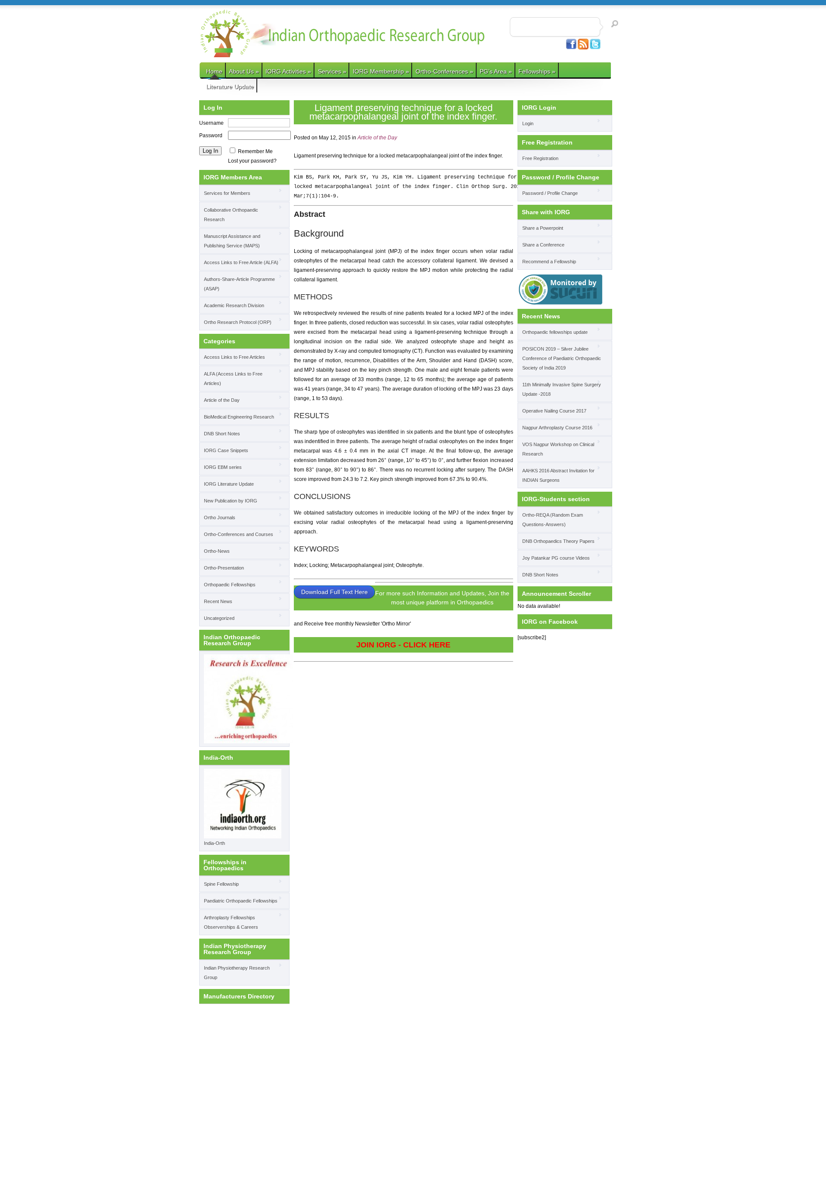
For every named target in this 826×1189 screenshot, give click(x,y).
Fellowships (536, 71)
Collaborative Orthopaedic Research (231, 214)
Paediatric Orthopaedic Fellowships (240, 900)
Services (332, 71)
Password (210, 135)
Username (211, 123)
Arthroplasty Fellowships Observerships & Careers (231, 922)
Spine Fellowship (221, 884)
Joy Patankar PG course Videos (556, 558)
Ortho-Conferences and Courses (238, 534)
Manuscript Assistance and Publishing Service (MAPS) (232, 241)
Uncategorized (219, 618)
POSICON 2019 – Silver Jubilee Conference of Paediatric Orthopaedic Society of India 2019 (561, 358)
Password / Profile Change (550, 193)
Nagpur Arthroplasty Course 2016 (557, 427)
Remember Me (255, 151)
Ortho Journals (219, 517)
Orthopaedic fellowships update (555, 332)
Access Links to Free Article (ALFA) (241, 262)
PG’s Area (496, 71)
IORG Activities (288, 71)
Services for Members (227, 193)
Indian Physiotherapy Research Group (237, 972)
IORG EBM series (223, 467)
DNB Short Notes (222, 433)
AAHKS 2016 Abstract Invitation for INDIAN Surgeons (558, 475)
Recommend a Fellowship (549, 261)
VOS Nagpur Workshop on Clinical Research (558, 449)
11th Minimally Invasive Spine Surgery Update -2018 (561, 389)
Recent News (218, 601)
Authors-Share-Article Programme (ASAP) (239, 284)
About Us (244, 71)
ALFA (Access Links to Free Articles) (233, 378)
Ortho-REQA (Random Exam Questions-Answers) (552, 519)
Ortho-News (217, 551)
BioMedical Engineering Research (239, 416)
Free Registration (540, 158)
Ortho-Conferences (444, 71)
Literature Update (230, 86)
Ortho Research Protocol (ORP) (237, 322)
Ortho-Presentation (224, 567)
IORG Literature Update (229, 484)
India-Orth (214, 843)
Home (214, 71)
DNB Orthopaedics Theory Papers (558, 541)
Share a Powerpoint (542, 228)
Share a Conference (543, 244)
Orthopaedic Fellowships (230, 584)
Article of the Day (222, 400)
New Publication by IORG (230, 500)
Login (527, 123)
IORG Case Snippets (226, 450)
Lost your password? (252, 161)
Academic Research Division (234, 305)
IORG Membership (381, 71)
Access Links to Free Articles (234, 357)
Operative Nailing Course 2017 (554, 410)
